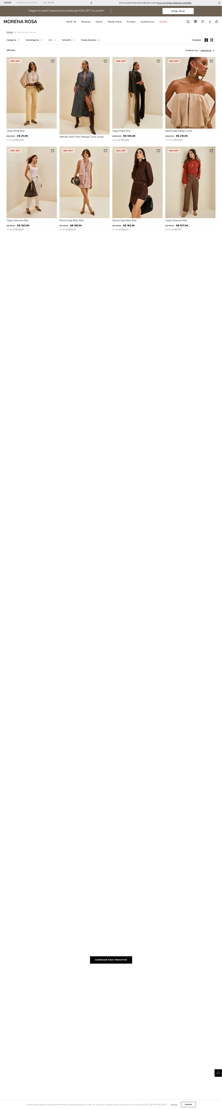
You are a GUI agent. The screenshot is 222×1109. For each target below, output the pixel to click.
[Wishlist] (202, 21)
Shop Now (178, 11)
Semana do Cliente (26, 32)
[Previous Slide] (91, 3)
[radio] (206, 40)
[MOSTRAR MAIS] (111, 960)
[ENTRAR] (210, 21)
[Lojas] (195, 21)
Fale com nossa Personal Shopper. (174, 2)
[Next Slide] (219, 3)
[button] (13, 40)
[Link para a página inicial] (10, 32)
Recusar (174, 1104)
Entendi (188, 1104)
